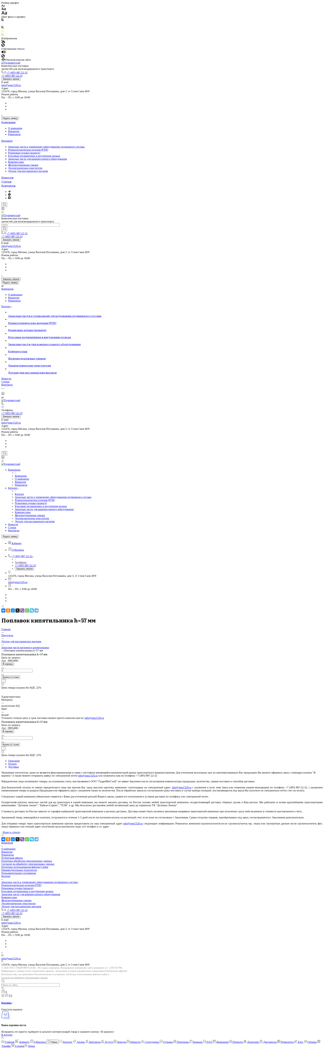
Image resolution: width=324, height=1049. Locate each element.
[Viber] (22, 610)
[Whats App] (9, 194)
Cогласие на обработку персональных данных (28, 864)
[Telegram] (9, 191)
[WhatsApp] (27, 610)
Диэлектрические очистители (25, 168)
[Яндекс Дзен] (9, 198)
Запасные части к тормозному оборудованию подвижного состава (46, 146)
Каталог (7, 141)
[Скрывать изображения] (3, 45)
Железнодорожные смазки (23, 165)
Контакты (8, 185)
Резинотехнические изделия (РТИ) (28, 149)
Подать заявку (10, 118)
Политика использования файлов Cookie (24, 867)
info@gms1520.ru (11, 85)
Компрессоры (16, 162)
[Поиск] (4, 204)
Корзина (6, 1002)
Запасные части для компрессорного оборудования (37, 158)
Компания (8, 122)
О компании (15, 128)
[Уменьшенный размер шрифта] (3, 5)
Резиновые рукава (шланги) (24, 152)
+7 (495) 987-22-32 (17, 72)
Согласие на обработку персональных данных (24, 978)
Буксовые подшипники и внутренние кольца (34, 155)
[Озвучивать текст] (3, 52)
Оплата (12, 763)
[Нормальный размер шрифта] (3, 9)
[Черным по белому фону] (2, 20)
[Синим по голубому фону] (2, 27)
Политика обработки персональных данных (26, 860)
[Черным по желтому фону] (2, 31)
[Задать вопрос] (3, 681)
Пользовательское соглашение (18, 873)
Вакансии (13, 131)
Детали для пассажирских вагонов (28, 171)
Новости (7, 177)
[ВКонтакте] (3, 610)
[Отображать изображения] (3, 41)
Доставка (13, 766)
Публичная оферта (12, 857)
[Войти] (2, 209)
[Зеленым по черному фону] (2, 35)
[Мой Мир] (13, 610)
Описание (14, 760)
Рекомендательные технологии (19, 870)
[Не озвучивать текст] (3, 56)
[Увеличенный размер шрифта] (4, 13)
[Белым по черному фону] (2, 24)
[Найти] (4, 229)
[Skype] (32, 610)
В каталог (7, 1034)
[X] (18, 610)
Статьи (6, 181)
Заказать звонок (11, 79)
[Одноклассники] (8, 610)
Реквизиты (14, 134)
